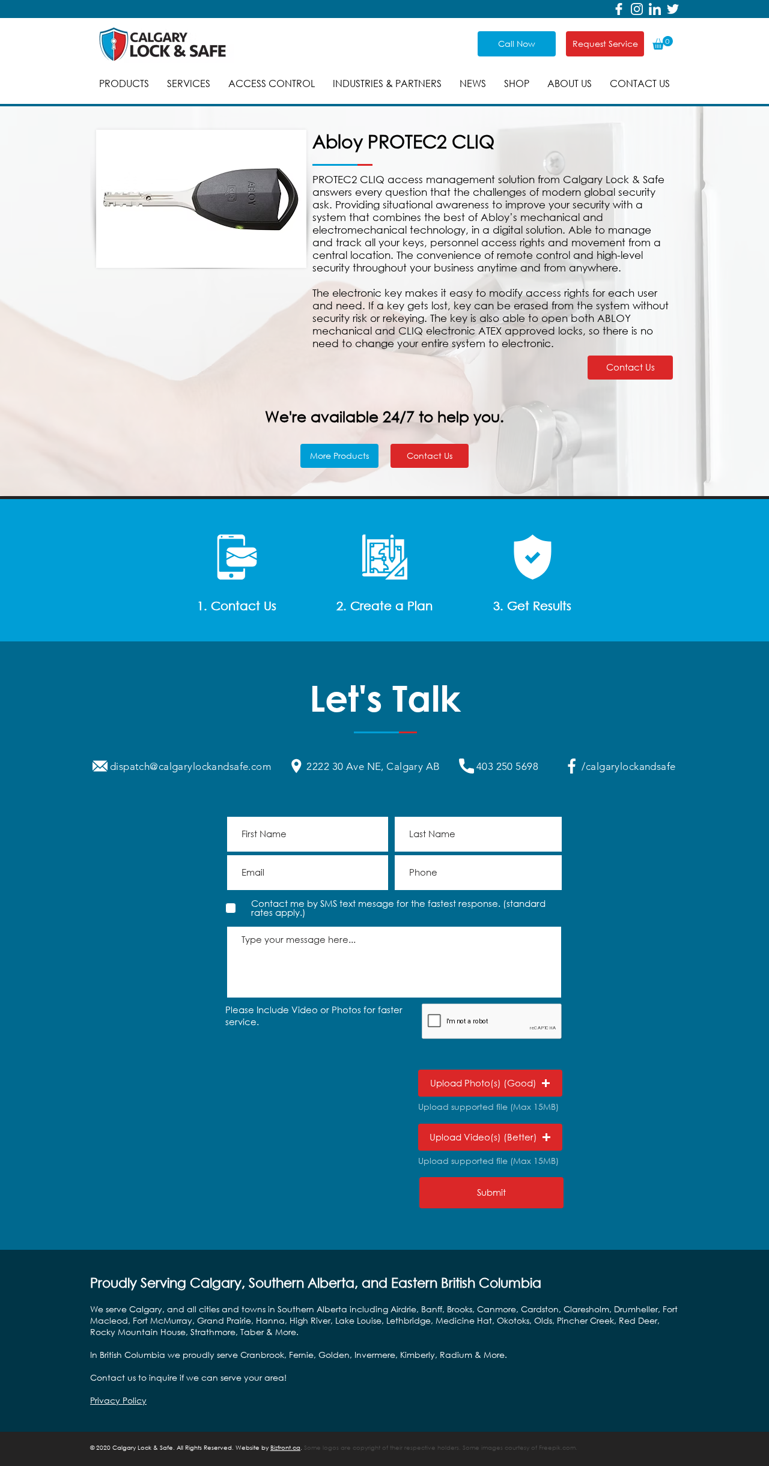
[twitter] (673, 9)
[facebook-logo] (619, 9)
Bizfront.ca (285, 1447)
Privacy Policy (118, 1400)
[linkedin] (655, 9)
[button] (662, 43)
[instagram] (637, 9)
